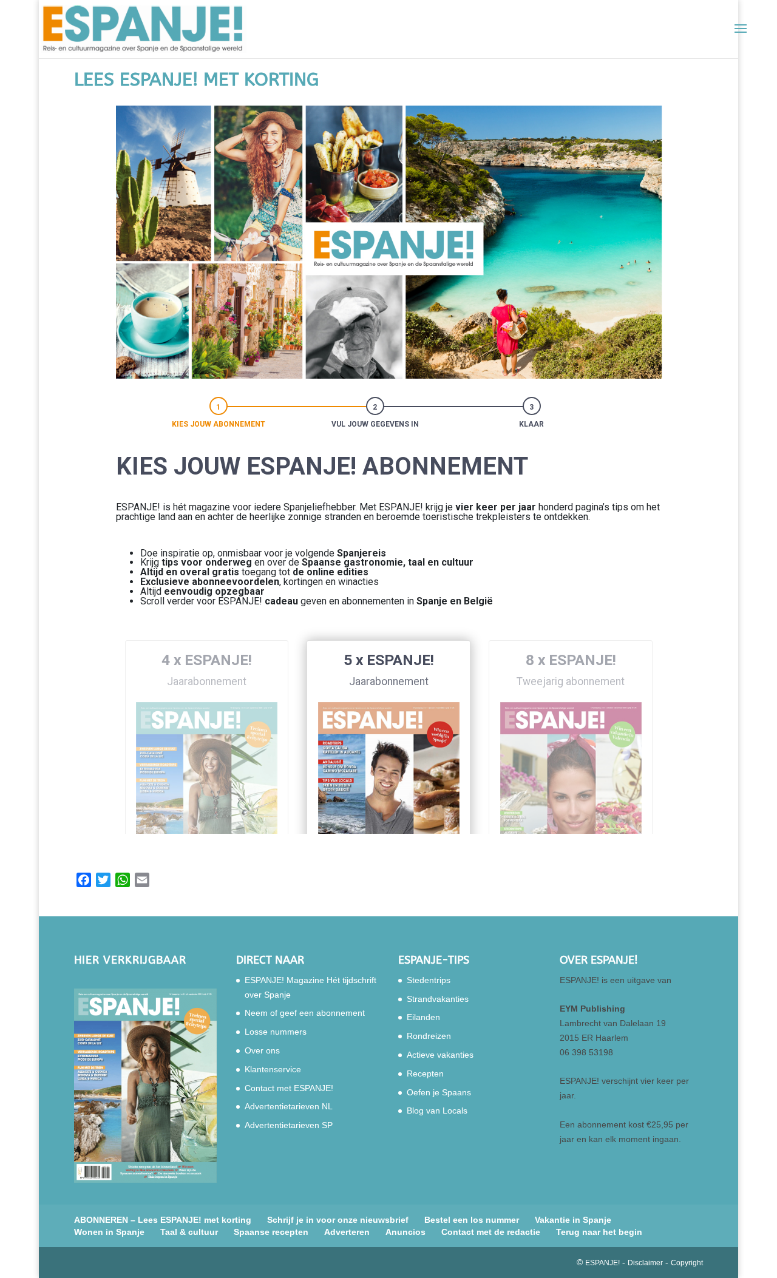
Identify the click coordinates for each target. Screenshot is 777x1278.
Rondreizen (429, 1036)
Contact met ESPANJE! (289, 1088)
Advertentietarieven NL (289, 1106)
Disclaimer (645, 1263)
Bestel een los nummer (471, 1220)
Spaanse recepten (271, 1232)
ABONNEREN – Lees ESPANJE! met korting (162, 1220)
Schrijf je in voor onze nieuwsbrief (338, 1220)
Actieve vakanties (440, 1055)
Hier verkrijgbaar (130, 960)
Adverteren (347, 1232)
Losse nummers (276, 1031)
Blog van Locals (437, 1110)
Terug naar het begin (599, 1232)
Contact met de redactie (490, 1232)
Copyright (687, 1263)
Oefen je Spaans (439, 1092)
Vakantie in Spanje (573, 1220)
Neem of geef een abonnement (305, 1013)
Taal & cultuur (189, 1232)
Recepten (425, 1073)
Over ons (262, 1050)
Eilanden (423, 1017)
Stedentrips (428, 980)
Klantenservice (273, 1069)
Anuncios (405, 1232)
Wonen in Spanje (109, 1232)
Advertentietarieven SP (289, 1125)
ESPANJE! (602, 1263)
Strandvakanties (438, 999)
